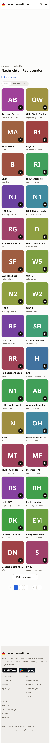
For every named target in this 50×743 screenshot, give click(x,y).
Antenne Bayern (10, 114)
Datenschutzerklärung (9, 730)
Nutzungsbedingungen (26, 730)
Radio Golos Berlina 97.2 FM (13, 243)
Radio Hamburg (34, 502)
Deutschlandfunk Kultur (13, 534)
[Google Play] (27, 670)
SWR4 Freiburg (9, 275)
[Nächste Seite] (39, 587)
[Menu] (46, 4)
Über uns (5, 705)
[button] (12, 99)
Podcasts (5, 684)
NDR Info (7, 211)
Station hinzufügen (9, 709)
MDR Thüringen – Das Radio (13, 469)
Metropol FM (33, 469)
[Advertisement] (25, 37)
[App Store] (9, 670)
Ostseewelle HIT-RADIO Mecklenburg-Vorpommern (37, 437)
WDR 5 (29, 275)
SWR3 (29, 566)
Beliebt (6, 83)
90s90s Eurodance (33, 684)
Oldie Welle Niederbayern (37, 114)
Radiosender (6, 680)
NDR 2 (5, 308)
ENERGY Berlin (32, 680)
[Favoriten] (40, 4)
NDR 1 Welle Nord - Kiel (13, 405)
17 (34, 587)
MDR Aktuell (8, 146)
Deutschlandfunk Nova (13, 566)
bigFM (28, 696)
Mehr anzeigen (23, 577)
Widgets (4, 713)
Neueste (16, 83)
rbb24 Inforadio (34, 178)
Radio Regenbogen (12, 372)
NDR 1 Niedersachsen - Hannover (37, 211)
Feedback (5, 717)
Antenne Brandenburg (37, 405)
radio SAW (7, 502)
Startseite (5, 66)
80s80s (29, 692)
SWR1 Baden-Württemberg (37, 340)
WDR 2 (29, 308)
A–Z (25, 83)
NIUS (4, 437)
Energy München (35, 534)
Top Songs (5, 688)
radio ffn (6, 340)
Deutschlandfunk (35, 243)
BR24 (4, 178)
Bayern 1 (31, 146)
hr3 (28, 372)
